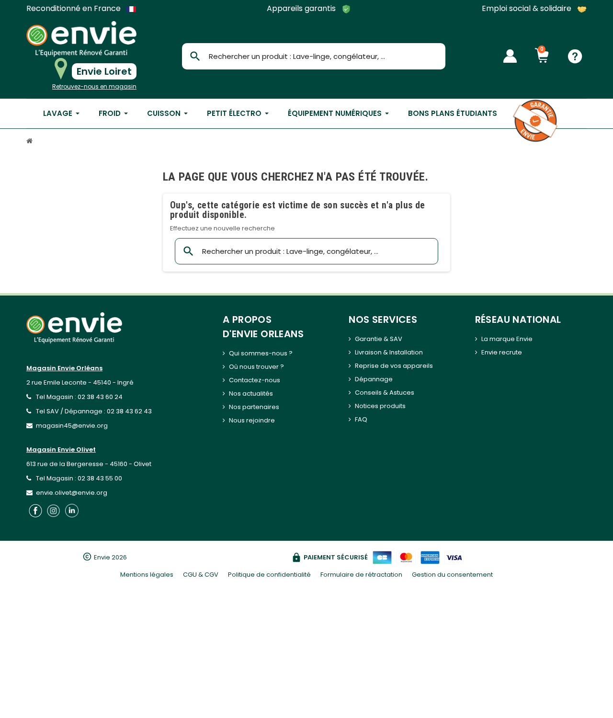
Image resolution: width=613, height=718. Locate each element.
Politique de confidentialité (269, 574)
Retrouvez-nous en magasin (94, 86)
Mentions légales (146, 574)
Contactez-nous (254, 380)
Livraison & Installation (389, 352)
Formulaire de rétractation (361, 574)
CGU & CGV (200, 574)
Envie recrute (501, 352)
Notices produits (380, 405)
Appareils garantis (302, 9)
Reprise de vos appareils (394, 365)
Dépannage (374, 379)
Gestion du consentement (452, 574)
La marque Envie (507, 338)
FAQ (361, 419)
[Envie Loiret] (81, 39)
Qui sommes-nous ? (261, 353)
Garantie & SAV (378, 338)
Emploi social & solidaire (527, 9)
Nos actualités (251, 393)
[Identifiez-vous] (510, 56)
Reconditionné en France (74, 8)
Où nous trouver (254, 366)
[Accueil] (30, 142)
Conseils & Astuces (384, 392)
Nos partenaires (254, 406)
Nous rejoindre (252, 420)
